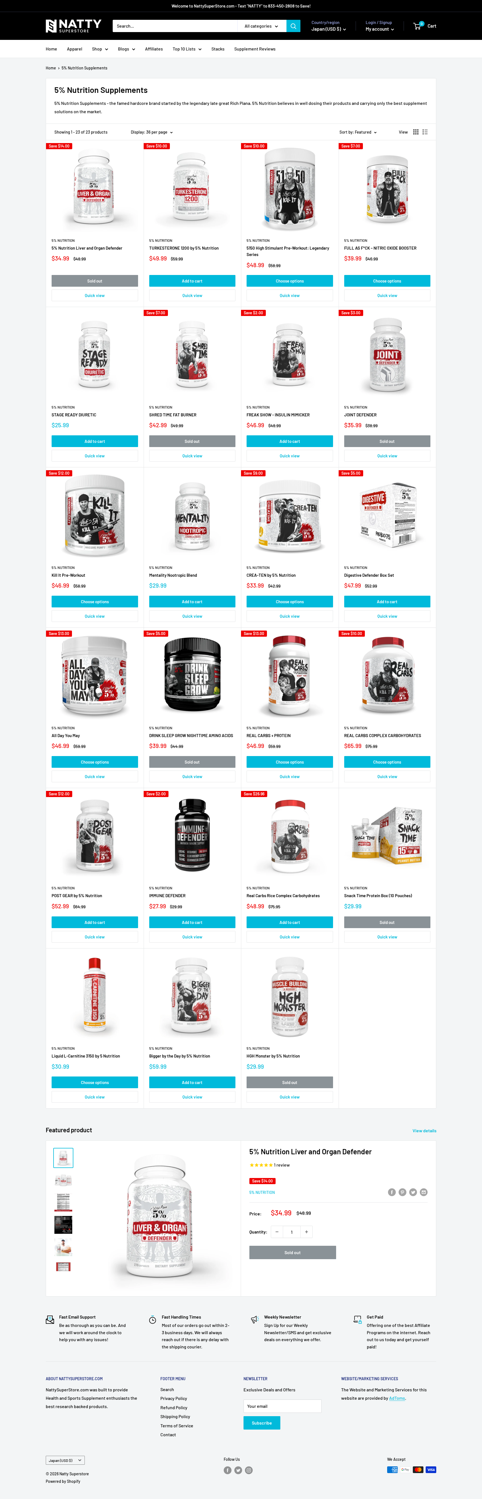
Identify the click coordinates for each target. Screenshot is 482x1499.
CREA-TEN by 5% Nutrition (271, 575)
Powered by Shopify (63, 1481)
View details (425, 1130)
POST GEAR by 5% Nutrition (77, 895)
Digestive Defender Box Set (369, 575)
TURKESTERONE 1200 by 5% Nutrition (184, 247)
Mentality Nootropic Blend (173, 575)
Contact (168, 1434)
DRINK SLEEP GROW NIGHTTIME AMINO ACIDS (191, 735)
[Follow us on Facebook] (228, 1470)
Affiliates (154, 48)
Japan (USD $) (60, 1460)
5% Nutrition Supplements (84, 68)
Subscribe (262, 1422)
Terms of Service (176, 1425)
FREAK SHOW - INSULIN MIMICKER (278, 414)
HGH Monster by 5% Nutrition (273, 1055)
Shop (97, 48)
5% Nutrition (63, 240)
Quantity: (258, 1231)
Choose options (290, 280)
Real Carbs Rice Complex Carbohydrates (283, 895)
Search (167, 1389)
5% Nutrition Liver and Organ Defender (87, 247)
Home (51, 48)
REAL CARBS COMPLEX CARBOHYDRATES (382, 735)
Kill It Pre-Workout (68, 575)
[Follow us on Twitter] (238, 1470)
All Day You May (66, 735)
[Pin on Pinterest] (402, 1191)
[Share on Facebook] (392, 1191)
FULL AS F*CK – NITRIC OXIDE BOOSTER (380, 247)
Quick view (95, 295)
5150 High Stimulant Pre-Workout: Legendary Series (288, 251)
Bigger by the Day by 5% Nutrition (179, 1055)
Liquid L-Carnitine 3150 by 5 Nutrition (86, 1055)
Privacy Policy (173, 1398)
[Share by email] (424, 1191)
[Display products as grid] (415, 131)
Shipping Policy (175, 1416)
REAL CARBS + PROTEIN (269, 735)
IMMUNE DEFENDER (167, 895)
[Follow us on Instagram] (249, 1470)
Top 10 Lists (184, 48)
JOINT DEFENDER (360, 414)
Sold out (94, 280)
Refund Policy (173, 1407)
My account (378, 29)
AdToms (397, 1398)
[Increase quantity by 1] (306, 1232)
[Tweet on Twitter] (413, 1191)
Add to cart (192, 280)
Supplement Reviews (255, 48)
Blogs (123, 48)
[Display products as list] (425, 131)
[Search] (293, 26)
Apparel (74, 48)
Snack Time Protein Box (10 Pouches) (378, 895)
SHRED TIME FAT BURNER (172, 414)
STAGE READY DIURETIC (74, 414)
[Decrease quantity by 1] (277, 1232)
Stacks (218, 48)
